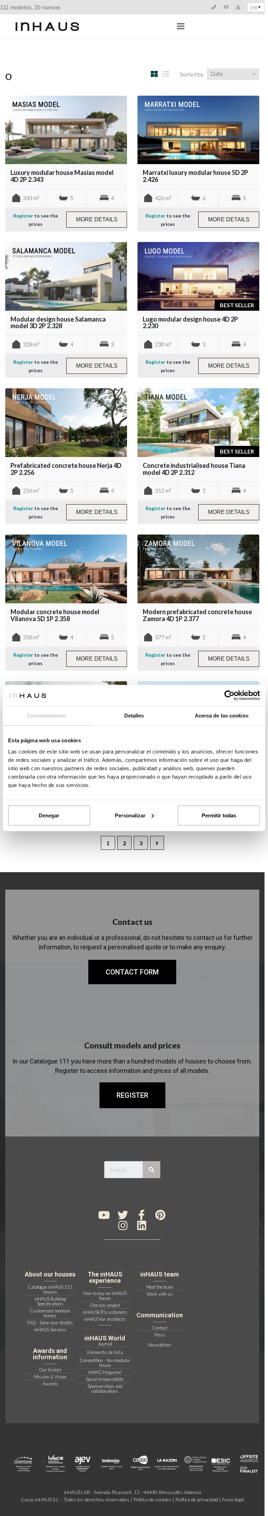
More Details (97, 219)
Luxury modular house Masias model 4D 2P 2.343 (62, 176)
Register (23, 216)
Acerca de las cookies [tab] (221, 716)
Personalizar (130, 815)
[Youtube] (104, 1215)
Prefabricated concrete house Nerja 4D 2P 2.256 (65, 469)
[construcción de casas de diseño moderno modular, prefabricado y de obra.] (47, 26)
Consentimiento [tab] (46, 716)
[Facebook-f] (141, 1215)
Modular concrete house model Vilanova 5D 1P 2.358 (54, 615)
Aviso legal (233, 1499)
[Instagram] (123, 1225)
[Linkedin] (141, 1225)
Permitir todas (219, 815)
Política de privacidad (196, 1499)
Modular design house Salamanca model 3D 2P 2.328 (58, 322)
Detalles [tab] (134, 716)
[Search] (151, 1169)
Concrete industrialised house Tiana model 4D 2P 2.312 (194, 469)
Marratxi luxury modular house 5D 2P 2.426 (195, 176)
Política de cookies (152, 1499)
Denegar (49, 815)
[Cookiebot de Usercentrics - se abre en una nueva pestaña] (229, 695)
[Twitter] (123, 1215)
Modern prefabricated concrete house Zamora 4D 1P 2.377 (197, 615)
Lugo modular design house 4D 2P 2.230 (190, 322)
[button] (132, 1095)
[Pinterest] (160, 1215)
